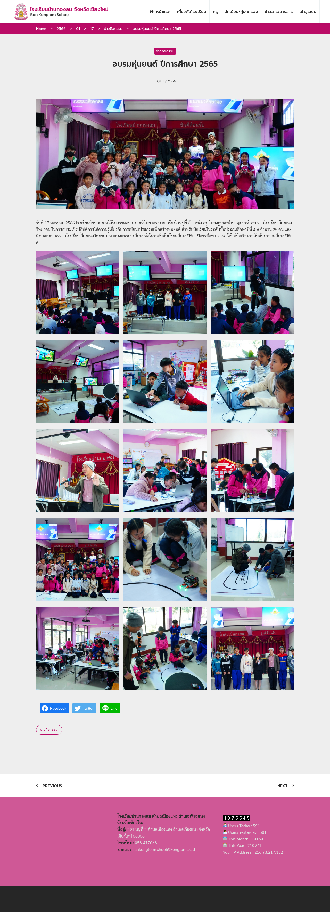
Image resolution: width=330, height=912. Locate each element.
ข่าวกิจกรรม (113, 28)
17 (92, 28)
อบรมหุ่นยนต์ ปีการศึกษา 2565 (157, 28)
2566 (61, 28)
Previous (52, 786)
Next (282, 786)
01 (78, 28)
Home (41, 28)
